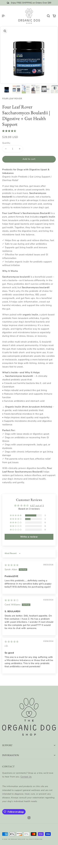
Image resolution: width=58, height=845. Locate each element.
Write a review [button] (29, 536)
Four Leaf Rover (12, 98)
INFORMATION (10, 755)
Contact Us (26, 776)
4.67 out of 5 (37, 505)
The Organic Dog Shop (17, 839)
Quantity (6, 143)
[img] (12, 565)
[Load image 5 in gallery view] (45, 89)
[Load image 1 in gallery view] (6, 89)
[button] (3, 16)
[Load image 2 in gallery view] (16, 89)
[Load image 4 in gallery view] (35, 89)
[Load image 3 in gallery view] (26, 89)
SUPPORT (7, 745)
